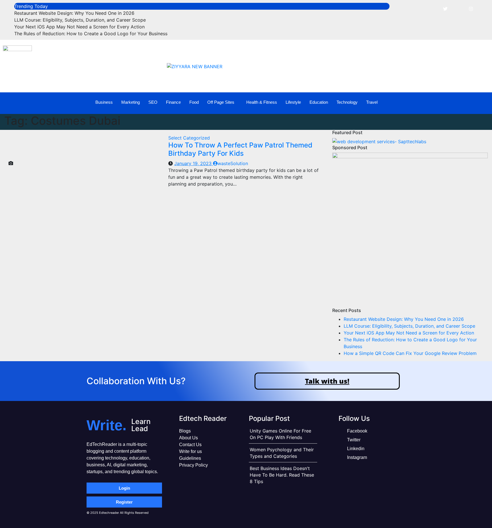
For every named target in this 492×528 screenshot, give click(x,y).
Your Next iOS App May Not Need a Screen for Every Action (79, 27)
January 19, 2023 (193, 163)
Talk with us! (327, 381)
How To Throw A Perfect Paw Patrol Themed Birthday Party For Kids (240, 149)
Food (194, 102)
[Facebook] (432, 8)
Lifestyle (293, 102)
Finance (173, 102)
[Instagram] (471, 8)
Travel (372, 102)
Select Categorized (189, 138)
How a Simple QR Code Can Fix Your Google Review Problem (410, 353)
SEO (152, 102)
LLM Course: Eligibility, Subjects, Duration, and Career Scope (80, 20)
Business (104, 102)
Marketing (130, 102)
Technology (347, 102)
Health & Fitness (261, 102)
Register (124, 502)
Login (124, 488)
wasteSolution (233, 163)
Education (318, 102)
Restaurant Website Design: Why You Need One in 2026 (74, 13)
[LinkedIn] (458, 8)
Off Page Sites (220, 102)
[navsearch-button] (474, 102)
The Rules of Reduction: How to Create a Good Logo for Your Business (90, 33)
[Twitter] (445, 8)
